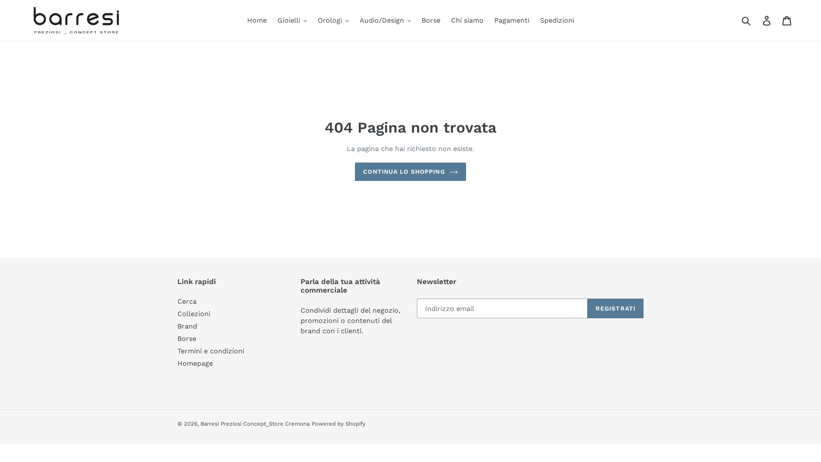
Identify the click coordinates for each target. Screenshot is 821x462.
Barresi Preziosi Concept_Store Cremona (255, 424)
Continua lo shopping (404, 171)
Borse (186, 339)
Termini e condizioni (210, 351)
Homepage (195, 363)
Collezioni (193, 314)
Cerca (187, 301)
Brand (187, 326)
